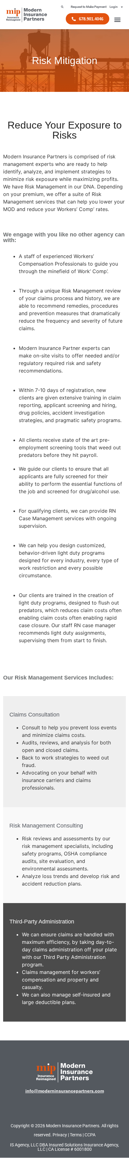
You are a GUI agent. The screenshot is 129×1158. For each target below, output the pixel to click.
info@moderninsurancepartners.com (64, 1090)
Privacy (60, 1134)
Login (114, 6)
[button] (62, 6)
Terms (76, 1134)
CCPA (90, 1134)
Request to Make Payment (88, 6)
